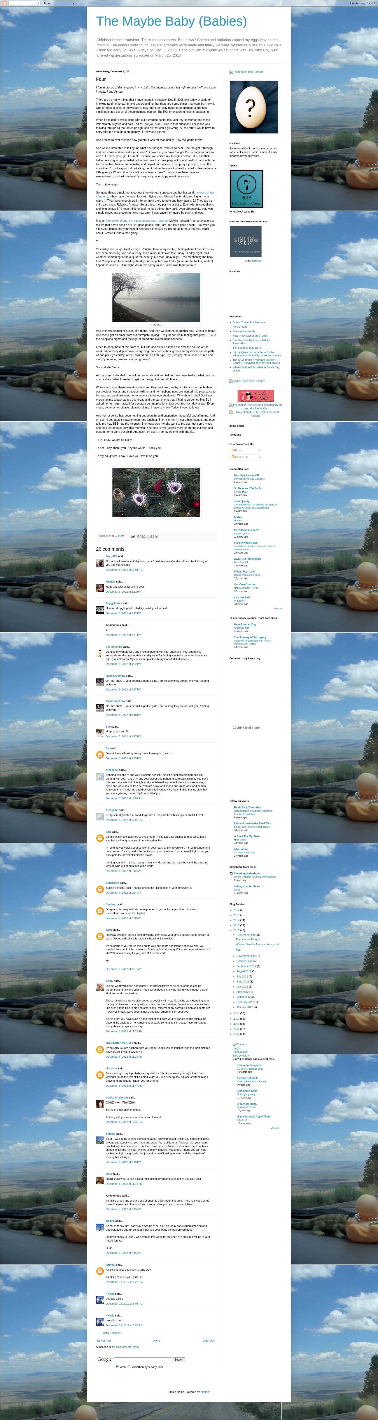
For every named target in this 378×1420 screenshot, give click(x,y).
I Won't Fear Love (245, 571)
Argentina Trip (241, 627)
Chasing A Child (247, 1091)
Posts (238, 450)
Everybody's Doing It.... (249, 939)
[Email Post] (132, 535)
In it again (239, 600)
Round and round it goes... (248, 575)
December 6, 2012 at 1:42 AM (123, 871)
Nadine (110, 1221)
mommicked (242, 597)
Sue (108, 726)
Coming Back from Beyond (251, 1081)
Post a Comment (111, 1333)
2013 (236, 925)
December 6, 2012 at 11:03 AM (124, 1031)
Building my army (246, 1094)
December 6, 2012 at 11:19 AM (124, 1056)
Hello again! (240, 839)
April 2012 (242, 991)
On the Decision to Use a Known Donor (255, 876)
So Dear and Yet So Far (248, 488)
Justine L (111, 904)
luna (108, 831)
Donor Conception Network (249, 322)
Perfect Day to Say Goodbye (249, 478)
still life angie (114, 646)
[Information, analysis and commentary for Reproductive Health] (255, 408)
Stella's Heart (241, 491)
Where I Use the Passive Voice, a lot (257, 944)
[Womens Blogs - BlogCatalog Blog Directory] (242, 1055)
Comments (241, 457)
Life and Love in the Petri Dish (252, 823)
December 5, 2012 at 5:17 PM (123, 689)
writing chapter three (247, 886)
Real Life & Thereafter (247, 807)
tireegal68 (112, 769)
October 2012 (244, 961)
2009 (236, 1023)
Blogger (205, 1392)
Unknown (111, 1068)
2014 (236, 920)
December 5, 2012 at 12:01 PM (124, 569)
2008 (236, 1029)
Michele (111, 581)
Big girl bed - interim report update (252, 826)
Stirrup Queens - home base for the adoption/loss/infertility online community (257, 354)
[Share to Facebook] (152, 536)
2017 (236, 910)
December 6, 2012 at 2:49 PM (123, 1162)
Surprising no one (246, 1107)
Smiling (110, 1133)
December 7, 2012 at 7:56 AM (123, 1252)
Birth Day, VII (241, 562)
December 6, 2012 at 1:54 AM (123, 892)
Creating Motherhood (247, 873)
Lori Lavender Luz (117, 1097)
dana (109, 929)
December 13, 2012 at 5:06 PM (124, 1303)
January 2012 (245, 1007)
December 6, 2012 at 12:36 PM (124, 1122)
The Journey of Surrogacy (250, 637)
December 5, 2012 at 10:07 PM (124, 798)
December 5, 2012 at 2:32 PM (123, 591)
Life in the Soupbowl (249, 1065)
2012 (236, 930)
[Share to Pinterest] (156, 536)
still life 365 (256, 260)
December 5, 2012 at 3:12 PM (123, 613)
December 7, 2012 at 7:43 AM (123, 1209)
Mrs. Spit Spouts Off (246, 475)
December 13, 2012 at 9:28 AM (124, 1281)
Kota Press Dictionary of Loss (250, 335)
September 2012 (246, 966)
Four (239, 949)
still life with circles (246, 542)
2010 (236, 1018)
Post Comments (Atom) (126, 1347)
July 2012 (242, 976)
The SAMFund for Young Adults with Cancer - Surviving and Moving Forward (256, 361)
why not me (241, 849)
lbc (108, 748)
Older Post (209, 1340)
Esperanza (112, 882)
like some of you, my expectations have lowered (137, 220)
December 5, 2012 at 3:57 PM (123, 634)
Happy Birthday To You (246, 587)
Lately (237, 889)
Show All (278, 608)
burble (238, 517)
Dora (109, 1174)
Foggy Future (114, 603)
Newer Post (104, 1340)
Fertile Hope (240, 326)
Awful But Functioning (247, 558)
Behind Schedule (247, 1078)
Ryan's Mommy (115, 675)
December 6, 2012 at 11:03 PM (124, 1183)
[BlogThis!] (144, 536)
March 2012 (243, 996)
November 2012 (246, 956)
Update (238, 520)
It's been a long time (244, 852)
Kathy (109, 980)
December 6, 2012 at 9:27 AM (123, 969)
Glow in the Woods (244, 331)
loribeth (110, 1264)
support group (241, 533)
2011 (236, 1013)
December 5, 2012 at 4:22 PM (123, 664)
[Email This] (139, 536)
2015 (236, 915)
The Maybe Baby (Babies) (171, 21)
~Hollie (110, 1293)
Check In (242, 1120)
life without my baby (246, 530)
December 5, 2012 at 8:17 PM (123, 736)
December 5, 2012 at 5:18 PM (123, 714)
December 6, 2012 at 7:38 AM (123, 918)
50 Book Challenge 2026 (250, 1068)
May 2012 (242, 986)
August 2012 (244, 971)
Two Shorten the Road (119, 1043)
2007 (236, 1034)
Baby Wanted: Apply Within (254, 1116)
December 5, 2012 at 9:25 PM (123, 758)
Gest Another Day (245, 624)
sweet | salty (242, 501)
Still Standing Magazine (247, 347)
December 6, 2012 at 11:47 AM (124, 1085)
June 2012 (243, 981)
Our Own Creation (245, 584)
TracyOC (111, 556)
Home (157, 1340)
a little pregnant (247, 1103)
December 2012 (246, 935)
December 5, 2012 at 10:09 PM (124, 820)
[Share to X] (148, 536)
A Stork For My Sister (247, 836)
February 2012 (245, 1002)
